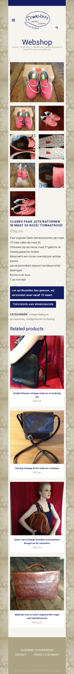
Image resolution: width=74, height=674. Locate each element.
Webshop (26, 47)
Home (15, 47)
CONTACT (20, 654)
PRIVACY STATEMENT (46, 654)
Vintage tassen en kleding (40, 319)
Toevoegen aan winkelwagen (33, 304)
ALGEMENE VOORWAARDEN (37, 650)
